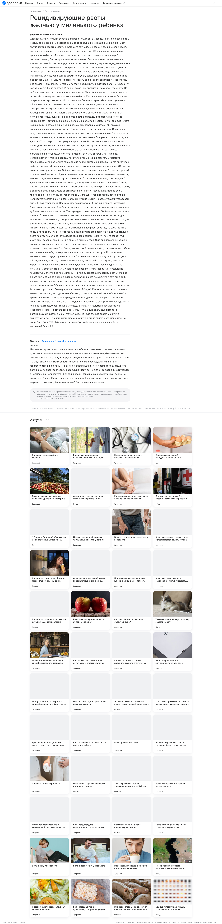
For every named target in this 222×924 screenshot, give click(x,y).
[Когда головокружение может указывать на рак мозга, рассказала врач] (172, 816)
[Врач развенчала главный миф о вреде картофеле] (90, 734)
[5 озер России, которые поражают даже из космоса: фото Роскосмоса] (172, 857)
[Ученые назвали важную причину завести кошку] (172, 610)
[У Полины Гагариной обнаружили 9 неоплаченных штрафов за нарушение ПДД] (49, 528)
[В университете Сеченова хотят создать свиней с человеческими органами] (131, 898)
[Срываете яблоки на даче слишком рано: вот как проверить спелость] (131, 816)
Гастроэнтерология (53, 11)
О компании (12, 922)
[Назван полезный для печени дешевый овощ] (172, 775)
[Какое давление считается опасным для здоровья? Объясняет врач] (131, 446)
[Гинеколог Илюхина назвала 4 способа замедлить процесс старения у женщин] (49, 651)
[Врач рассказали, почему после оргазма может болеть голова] (172, 528)
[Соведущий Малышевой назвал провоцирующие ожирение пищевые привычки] (90, 569)
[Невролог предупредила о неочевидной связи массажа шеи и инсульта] (49, 816)
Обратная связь (161, 922)
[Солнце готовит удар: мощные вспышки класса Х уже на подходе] (172, 898)
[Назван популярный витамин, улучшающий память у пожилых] (90, 528)
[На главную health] (14, 3)
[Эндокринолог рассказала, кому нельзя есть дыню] (49, 898)
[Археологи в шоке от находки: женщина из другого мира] (90, 487)
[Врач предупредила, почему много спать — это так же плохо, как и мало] (49, 734)
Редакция (120, 922)
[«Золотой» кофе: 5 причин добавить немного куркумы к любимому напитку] (131, 651)
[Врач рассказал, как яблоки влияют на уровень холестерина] (49, 487)
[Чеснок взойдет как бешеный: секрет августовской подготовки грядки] (131, 692)
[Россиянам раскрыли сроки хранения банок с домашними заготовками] (172, 734)
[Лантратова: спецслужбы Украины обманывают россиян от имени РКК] (172, 487)
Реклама (22, 922)
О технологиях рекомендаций (180, 922)
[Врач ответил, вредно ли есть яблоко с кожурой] (90, 610)
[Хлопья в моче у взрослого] (49, 775)
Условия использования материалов (139, 922)
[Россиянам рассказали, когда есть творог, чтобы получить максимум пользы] (90, 651)
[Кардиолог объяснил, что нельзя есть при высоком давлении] (49, 610)
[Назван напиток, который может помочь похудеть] (90, 692)
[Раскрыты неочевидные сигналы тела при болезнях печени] (131, 487)
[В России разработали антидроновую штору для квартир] (172, 651)
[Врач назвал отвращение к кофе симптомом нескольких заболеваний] (131, 857)
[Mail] (4, 3)
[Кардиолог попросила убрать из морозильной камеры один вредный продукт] (49, 569)
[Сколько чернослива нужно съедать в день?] (131, 610)
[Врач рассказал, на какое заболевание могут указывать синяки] (172, 569)
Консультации (35, 11)
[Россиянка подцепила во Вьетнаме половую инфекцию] (90, 446)
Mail (4, 922)
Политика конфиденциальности (205, 922)
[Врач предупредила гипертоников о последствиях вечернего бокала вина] (90, 816)
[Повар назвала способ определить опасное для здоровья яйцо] (172, 446)
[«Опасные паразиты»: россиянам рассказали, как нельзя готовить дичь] (172, 692)
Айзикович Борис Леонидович (59, 341)
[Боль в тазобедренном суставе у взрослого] (131, 528)
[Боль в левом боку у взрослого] (90, 857)
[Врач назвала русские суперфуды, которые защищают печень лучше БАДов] (90, 898)
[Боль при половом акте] (131, 734)
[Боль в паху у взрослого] (49, 857)
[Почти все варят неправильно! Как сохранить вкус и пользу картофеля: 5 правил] (131, 569)
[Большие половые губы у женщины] (49, 446)
